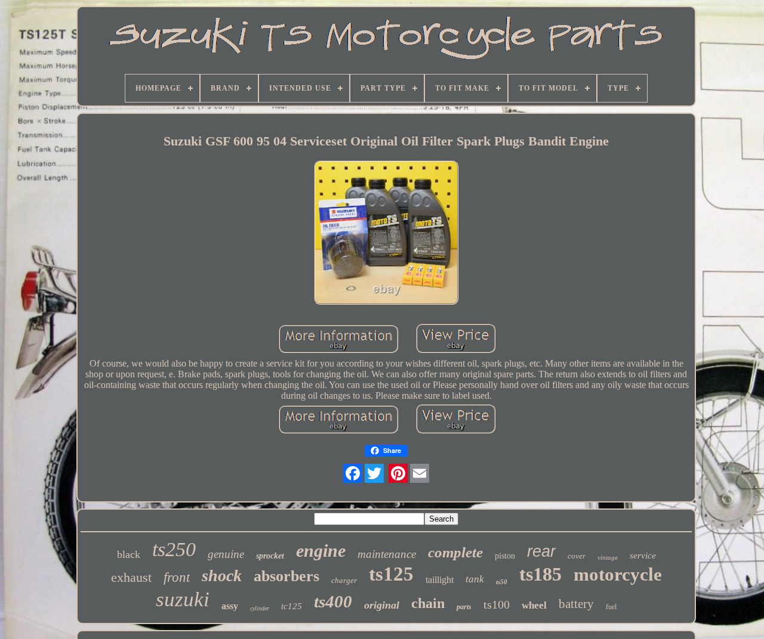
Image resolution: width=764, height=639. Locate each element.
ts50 (501, 581)
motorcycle (618, 574)
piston (505, 555)
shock (222, 575)
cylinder (259, 608)
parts (464, 607)
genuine (226, 554)
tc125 (291, 606)
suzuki (183, 599)
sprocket (270, 555)
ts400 (333, 601)
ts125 (391, 574)
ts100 (496, 604)
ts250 (174, 549)
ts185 (540, 574)
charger (344, 580)
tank (475, 579)
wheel (534, 605)
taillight (440, 580)
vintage (607, 557)
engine (321, 550)
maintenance (387, 554)
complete (455, 552)
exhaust (131, 577)
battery (576, 604)
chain (428, 603)
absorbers (286, 576)
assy (229, 606)
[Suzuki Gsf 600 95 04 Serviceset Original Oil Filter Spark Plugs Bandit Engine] (386, 233)
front (177, 577)
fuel (611, 607)
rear (541, 551)
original (381, 605)
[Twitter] (374, 473)
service (643, 555)
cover (577, 555)
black (128, 554)
